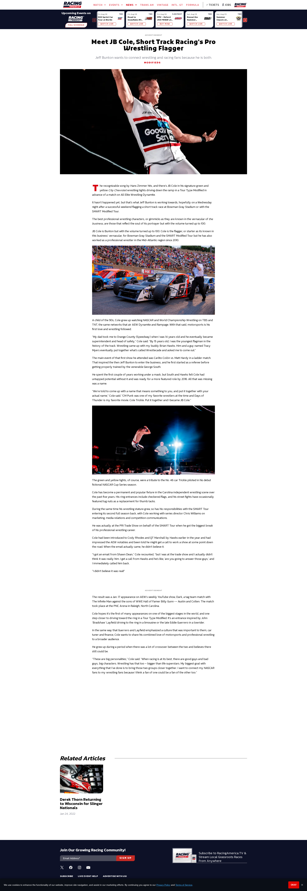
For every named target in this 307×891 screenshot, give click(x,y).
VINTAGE (162, 5)
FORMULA (192, 5)
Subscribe (66, 876)
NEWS (130, 5)
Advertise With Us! (115, 876)
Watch (97, 5)
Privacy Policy (163, 885)
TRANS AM (147, 5)
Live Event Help (88, 876)
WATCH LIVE (107, 24)
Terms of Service (183, 885)
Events (114, 5)
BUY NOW (165, 24)
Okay (294, 885)
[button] (245, 20)
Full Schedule (76, 25)
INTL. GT (177, 5)
